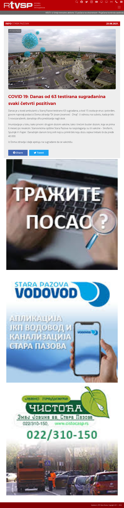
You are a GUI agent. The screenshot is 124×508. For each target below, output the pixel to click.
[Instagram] (92, 1)
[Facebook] (82, 1)
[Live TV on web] (107, 1)
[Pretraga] (77, 1)
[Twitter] (87, 1)
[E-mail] (121, 1)
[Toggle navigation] (119, 7)
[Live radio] (112, 1)
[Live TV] (102, 1)
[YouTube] (97, 1)
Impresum (94, 505)
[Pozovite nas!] (117, 1)
